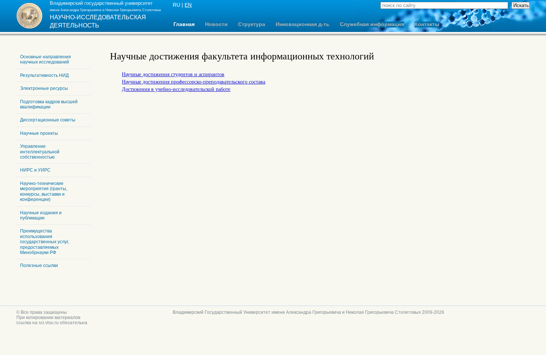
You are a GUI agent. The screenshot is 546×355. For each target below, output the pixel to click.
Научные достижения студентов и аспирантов (173, 74)
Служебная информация (372, 24)
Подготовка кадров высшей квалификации (49, 104)
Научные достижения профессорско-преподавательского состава (193, 82)
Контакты (427, 24)
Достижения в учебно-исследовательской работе (176, 89)
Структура (251, 24)
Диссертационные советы (47, 120)
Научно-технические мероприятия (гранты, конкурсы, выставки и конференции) (43, 191)
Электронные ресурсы (44, 88)
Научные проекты (39, 133)
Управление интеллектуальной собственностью (39, 152)
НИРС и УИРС (35, 170)
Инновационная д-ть (302, 24)
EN (188, 5)
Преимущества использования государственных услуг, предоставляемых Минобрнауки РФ (44, 241)
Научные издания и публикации (41, 215)
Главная (184, 24)
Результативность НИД (44, 75)
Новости (216, 24)
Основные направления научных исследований (45, 59)
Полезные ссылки (39, 265)
